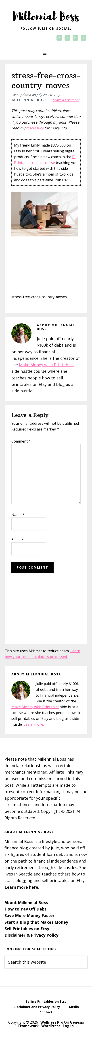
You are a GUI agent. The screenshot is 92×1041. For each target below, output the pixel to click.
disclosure (35, 128)
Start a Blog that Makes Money (36, 922)
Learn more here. (21, 887)
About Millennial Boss (26, 902)
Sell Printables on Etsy (26, 928)
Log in (68, 1025)
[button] (46, 54)
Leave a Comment (66, 100)
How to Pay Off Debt (25, 909)
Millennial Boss (46, 13)
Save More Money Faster (29, 915)
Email (17, 539)
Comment (21, 441)
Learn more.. (33, 724)
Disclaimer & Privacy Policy (31, 935)
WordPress (50, 1025)
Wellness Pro (51, 1022)
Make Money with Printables (46, 364)
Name (17, 514)
